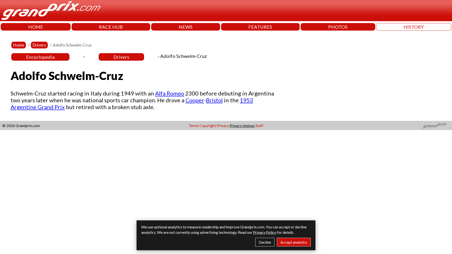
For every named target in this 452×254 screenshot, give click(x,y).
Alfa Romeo (169, 93)
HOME (35, 27)
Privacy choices (242, 125)
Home (18, 45)
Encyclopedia (40, 57)
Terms (194, 125)
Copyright (207, 125)
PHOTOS (338, 27)
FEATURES (260, 27)
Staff (259, 125)
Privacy (223, 125)
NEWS (186, 27)
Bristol (214, 100)
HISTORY (414, 27)
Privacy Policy (264, 232)
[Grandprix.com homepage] (435, 125)
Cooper (195, 100)
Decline (265, 242)
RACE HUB (111, 27)
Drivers (39, 45)
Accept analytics (293, 242)
